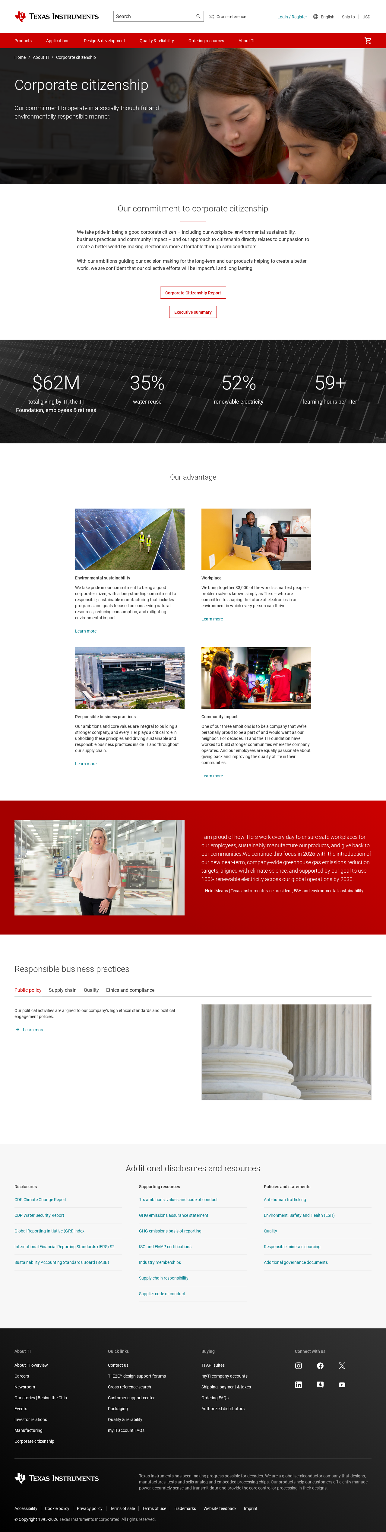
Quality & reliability (125, 1419)
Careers (21, 1376)
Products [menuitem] (23, 40)
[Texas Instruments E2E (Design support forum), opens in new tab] (320, 1387)
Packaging (118, 1408)
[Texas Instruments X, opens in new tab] (342, 1367)
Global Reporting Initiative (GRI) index (49, 1231)
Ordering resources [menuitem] (206, 40)
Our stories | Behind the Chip (40, 1397)
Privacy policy (90, 1508)
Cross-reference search (129, 1387)
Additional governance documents (296, 1262)
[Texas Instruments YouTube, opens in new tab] (342, 1387)
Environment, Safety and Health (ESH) (299, 1215)
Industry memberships (160, 1262)
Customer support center (131, 1397)
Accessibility (25, 1508)
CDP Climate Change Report (40, 1199)
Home (20, 57)
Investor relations (30, 1419)
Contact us (118, 1365)
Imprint (251, 1508)
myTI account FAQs (126, 1430)
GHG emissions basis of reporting (170, 1231)
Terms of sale (122, 1508)
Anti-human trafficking (285, 1199)
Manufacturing (28, 1430)
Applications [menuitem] (57, 40)
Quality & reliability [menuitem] (157, 40)
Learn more (85, 631)
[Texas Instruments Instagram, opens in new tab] (298, 1367)
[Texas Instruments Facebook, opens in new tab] (320, 1367)
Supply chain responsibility (163, 1278)
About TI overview (31, 1365)
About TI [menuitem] (247, 40)
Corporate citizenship (76, 57)
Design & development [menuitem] (104, 40)
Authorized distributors (223, 1408)
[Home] (56, 16)
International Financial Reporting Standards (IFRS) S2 (64, 1246)
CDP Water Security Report (39, 1215)
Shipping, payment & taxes (226, 1387)
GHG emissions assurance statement (173, 1215)
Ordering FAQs (215, 1397)
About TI (41, 57)
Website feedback (220, 1508)
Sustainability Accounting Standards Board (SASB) (61, 1262)
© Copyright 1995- (36, 1519)
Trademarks (185, 1508)
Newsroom (24, 1387)
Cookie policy (57, 1508)
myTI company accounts (224, 1376)
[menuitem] (368, 40)
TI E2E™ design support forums (137, 1376)
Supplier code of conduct (162, 1293)
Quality (270, 1231)
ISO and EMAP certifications (165, 1246)
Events (20, 1408)
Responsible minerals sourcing (292, 1246)
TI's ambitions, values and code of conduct (178, 1199)
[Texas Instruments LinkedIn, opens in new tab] (298, 1387)
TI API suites (213, 1365)
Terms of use (154, 1508)
